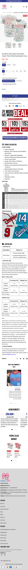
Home (4, 12)
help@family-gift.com (11, 354)
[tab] (10, 403)
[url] (5, 485)
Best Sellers (9, 12)
